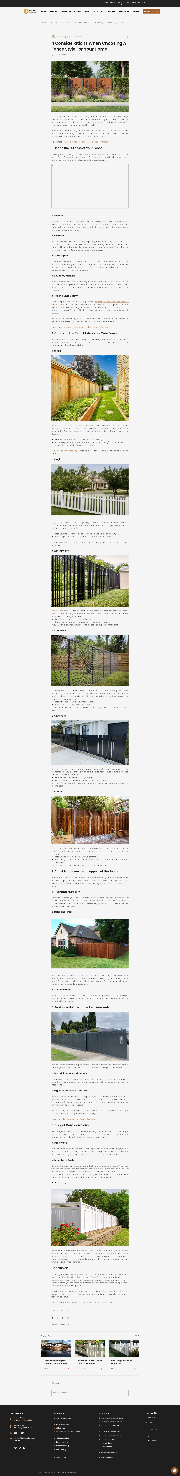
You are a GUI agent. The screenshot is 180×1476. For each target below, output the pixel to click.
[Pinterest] (24, 1448)
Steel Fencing (112, 23)
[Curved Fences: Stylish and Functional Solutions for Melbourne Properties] (56, 1348)
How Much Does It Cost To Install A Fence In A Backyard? (90, 1362)
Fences (54, 23)
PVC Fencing (98, 23)
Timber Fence (66, 23)
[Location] (11, 1426)
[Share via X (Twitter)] (58, 1318)
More (123, 23)
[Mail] (119, 2)
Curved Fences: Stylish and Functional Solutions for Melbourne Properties (56, 1362)
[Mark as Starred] (11, 1419)
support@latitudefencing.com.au (133, 3)
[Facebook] (11, 1448)
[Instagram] (19, 1448)
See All (136, 1336)
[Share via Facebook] (52, 1318)
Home (65, 1310)
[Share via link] (68, 1318)
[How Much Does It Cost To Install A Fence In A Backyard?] (90, 1348)
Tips (60, 1310)
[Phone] (104, 2)
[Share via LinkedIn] (63, 1318)
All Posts (44, 23)
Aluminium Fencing (82, 23)
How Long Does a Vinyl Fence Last (122, 1362)
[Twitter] (15, 1448)
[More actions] (127, 37)
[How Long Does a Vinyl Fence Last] (124, 1348)
